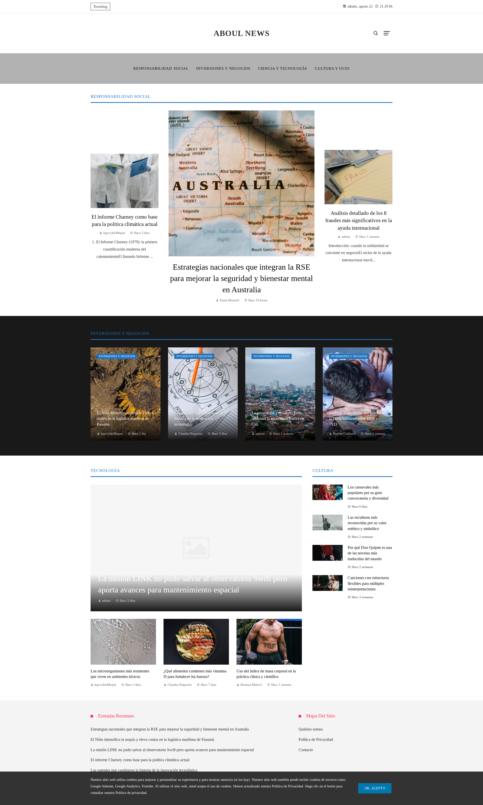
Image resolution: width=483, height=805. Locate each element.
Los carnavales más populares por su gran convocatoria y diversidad (368, 493)
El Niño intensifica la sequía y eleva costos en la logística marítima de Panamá (152, 739)
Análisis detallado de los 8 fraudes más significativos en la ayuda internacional (358, 220)
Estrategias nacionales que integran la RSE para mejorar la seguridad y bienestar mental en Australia (241, 278)
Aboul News (242, 33)
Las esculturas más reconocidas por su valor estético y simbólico (367, 523)
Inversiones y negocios (117, 356)
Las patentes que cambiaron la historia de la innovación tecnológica (144, 770)
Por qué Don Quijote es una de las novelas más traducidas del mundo (370, 553)
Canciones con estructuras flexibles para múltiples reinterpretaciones (368, 583)
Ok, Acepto (375, 788)
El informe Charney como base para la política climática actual (140, 760)
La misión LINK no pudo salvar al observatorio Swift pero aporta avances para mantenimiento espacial (172, 750)
